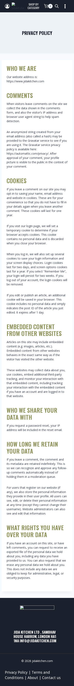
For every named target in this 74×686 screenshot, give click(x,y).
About (33, 677)
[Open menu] (65, 6)
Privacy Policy (16, 672)
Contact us (51, 677)
